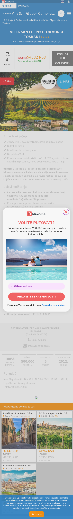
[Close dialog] (66, 212)
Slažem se (36, 514)
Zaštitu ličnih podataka (53, 305)
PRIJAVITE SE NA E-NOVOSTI (36, 296)
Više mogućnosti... (52, 508)
